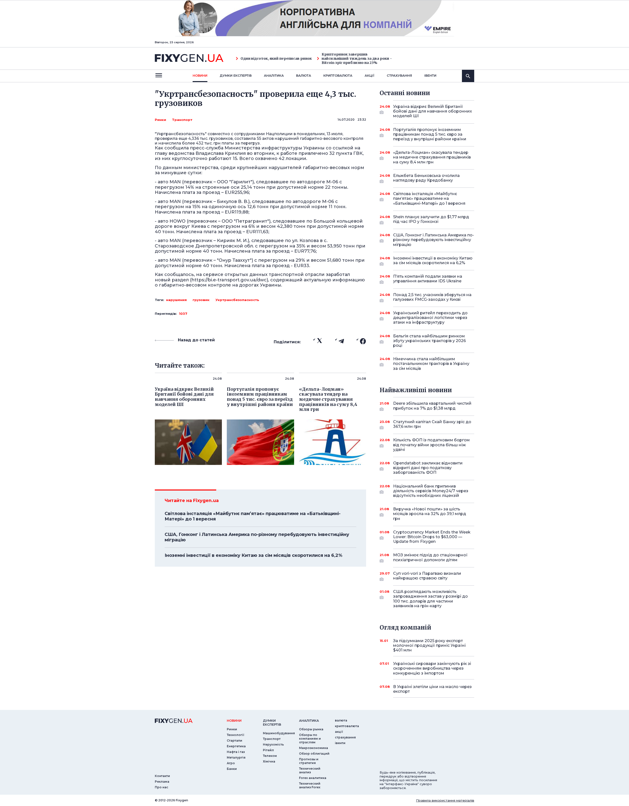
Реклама (162, 781)
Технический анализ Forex (309, 785)
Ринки (160, 120)
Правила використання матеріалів (445, 800)
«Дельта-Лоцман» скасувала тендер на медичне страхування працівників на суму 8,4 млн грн (432, 157)
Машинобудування (279, 733)
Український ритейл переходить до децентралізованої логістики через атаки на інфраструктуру (430, 318)
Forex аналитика (312, 778)
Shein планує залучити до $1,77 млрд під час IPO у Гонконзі (431, 219)
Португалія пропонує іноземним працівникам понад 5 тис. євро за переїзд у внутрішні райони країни (429, 134)
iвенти (430, 75)
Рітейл (268, 750)
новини (200, 75)
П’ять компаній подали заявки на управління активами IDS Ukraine (427, 278)
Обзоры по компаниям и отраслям (310, 738)
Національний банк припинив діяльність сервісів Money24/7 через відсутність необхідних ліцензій (430, 491)
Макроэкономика (313, 748)
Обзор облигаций (314, 753)
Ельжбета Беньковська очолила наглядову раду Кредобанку (426, 178)
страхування (399, 75)
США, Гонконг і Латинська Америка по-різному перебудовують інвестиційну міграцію (257, 537)
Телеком (270, 756)
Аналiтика (274, 75)
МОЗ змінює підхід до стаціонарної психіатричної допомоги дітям (430, 557)
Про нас (161, 787)
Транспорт (182, 120)
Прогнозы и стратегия (308, 761)
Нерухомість (273, 744)
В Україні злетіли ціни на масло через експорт (432, 689)
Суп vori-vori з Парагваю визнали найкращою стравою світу (427, 575)
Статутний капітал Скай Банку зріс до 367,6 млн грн (432, 424)
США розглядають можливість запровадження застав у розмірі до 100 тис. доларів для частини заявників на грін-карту (430, 598)
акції (369, 75)
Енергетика (236, 746)
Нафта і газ (236, 752)
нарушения (176, 300)
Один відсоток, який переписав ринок (276, 59)
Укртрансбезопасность (237, 300)
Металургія (236, 757)
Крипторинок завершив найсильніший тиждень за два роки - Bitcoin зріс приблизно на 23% (357, 58)
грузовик (201, 300)
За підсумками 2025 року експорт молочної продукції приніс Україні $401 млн (429, 645)
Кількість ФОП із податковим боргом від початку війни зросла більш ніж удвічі (431, 445)
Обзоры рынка (311, 729)
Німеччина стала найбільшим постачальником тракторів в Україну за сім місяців (431, 364)
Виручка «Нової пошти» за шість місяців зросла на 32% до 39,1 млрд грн (429, 514)
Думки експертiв (236, 75)
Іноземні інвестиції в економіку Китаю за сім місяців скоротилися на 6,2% (253, 555)
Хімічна (269, 761)
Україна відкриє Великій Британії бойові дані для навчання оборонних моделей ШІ (432, 111)
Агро (231, 763)
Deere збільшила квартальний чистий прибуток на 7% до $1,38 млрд (432, 405)
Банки (232, 769)
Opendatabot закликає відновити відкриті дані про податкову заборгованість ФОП (428, 468)
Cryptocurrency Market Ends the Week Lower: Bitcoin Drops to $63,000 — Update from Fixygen (432, 537)
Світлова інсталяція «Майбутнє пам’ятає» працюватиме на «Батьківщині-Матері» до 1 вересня (253, 516)
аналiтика (309, 720)
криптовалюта (337, 75)
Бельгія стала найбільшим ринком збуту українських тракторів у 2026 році (429, 341)
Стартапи (234, 740)
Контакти (162, 776)
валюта (303, 75)
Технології (235, 735)
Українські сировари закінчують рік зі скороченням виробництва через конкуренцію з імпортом (432, 668)
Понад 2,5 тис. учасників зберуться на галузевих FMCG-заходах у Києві (432, 297)
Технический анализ (309, 770)
